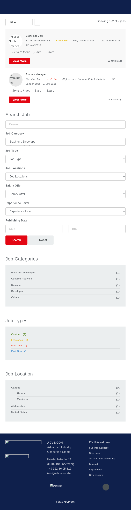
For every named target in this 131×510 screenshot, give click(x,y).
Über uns (94, 453)
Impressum (95, 469)
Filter (12, 22)
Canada (15, 387)
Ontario (21, 393)
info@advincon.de (59, 473)
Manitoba (22, 399)
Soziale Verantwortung (102, 458)
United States (19, 412)
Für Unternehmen (99, 442)
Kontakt (93, 464)
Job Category (14, 133)
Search (16, 240)
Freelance (19, 340)
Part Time (19, 351)
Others (15, 297)
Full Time (19, 345)
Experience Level (17, 203)
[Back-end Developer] (65, 141)
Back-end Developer (23, 272)
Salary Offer (13, 185)
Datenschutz (96, 475)
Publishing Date (16, 220)
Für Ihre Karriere (99, 447)
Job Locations (15, 168)
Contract (18, 334)
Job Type (11, 150)
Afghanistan (18, 406)
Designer (16, 285)
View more (19, 61)
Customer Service (21, 278)
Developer (17, 291)
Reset (42, 240)
